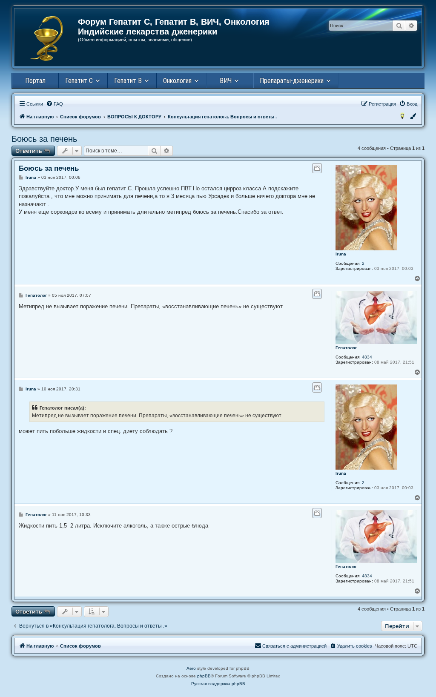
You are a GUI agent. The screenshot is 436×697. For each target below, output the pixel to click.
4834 (367, 357)
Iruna (341, 254)
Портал (35, 81)
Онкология (177, 81)
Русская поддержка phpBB (218, 683)
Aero (191, 668)
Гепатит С (79, 81)
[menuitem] (54, 104)
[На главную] (46, 38)
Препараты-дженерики (292, 81)
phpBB (204, 676)
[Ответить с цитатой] (317, 168)
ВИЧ (226, 81)
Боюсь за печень (44, 138)
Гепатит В (128, 81)
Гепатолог (346, 347)
